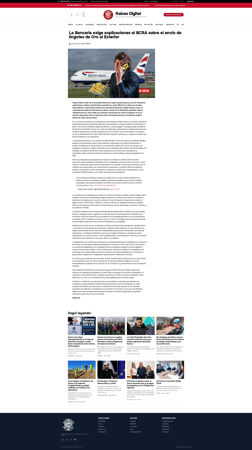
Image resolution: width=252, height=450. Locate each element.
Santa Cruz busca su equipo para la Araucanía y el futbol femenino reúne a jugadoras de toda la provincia (95, 5)
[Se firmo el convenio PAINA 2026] (170, 370)
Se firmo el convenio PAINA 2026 (168, 382)
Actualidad (102, 421)
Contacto (165, 424)
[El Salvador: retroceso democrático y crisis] (111, 370)
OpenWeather (181, 1)
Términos (165, 432)
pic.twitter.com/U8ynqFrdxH (105, 185)
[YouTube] (75, 439)
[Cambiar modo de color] (83, 14)
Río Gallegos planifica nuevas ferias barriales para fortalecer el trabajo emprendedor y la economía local (170, 340)
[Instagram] (62, 439)
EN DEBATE (87, 44)
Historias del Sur (135, 432)
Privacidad (165, 429)
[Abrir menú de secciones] (71, 14)
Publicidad (165, 426)
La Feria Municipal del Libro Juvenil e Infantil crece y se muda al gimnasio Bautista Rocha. (166, 5)
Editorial (133, 424)
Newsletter (190, 1)
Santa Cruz (102, 429)
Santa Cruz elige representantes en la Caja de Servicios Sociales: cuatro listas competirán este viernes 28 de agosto (81, 341)
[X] (70, 439)
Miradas (133, 421)
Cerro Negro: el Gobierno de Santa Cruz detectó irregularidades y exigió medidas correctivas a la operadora (80, 385)
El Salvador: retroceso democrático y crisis (107, 382)
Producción (102, 432)
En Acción (133, 426)
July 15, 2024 (114, 189)
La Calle (101, 426)
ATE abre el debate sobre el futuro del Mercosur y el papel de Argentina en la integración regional (140, 384)
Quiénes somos (167, 421)
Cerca (100, 424)
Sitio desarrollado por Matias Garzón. (184, 447)
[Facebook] (66, 439)
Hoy (131, 429)
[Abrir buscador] (77, 14)
